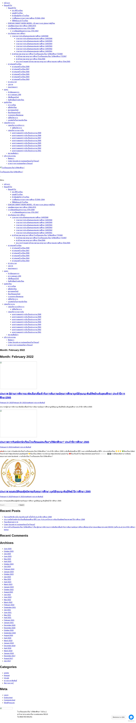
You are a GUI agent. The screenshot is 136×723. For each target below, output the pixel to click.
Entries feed (8, 697)
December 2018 (9, 646)
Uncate (6, 678)
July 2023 (7, 577)
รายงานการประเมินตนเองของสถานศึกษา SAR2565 (34, 41)
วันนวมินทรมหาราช (11, 522)
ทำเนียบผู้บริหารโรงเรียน (20, 15)
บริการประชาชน (10, 156)
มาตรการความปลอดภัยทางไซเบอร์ (20, 163)
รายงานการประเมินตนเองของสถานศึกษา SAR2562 (34, 49)
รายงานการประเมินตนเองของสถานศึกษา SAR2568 (30, 36)
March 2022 (8, 602)
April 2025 (7, 561)
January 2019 (9, 643)
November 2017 (9, 656)
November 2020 (9, 628)
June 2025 (7, 556)
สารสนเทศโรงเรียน (14, 64)
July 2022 (7, 595)
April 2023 (7, 582)
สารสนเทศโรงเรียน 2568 (20, 66)
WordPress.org (9, 703)
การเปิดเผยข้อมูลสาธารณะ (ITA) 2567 (25, 31)
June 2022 (7, 597)
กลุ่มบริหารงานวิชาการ (16, 125)
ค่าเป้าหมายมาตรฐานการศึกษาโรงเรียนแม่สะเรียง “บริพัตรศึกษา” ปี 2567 (41, 56)
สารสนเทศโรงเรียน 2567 (20, 69)
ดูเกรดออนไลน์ (13, 110)
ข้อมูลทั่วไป (8, 5)
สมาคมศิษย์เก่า (13, 153)
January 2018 (9, 653)
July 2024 (7, 566)
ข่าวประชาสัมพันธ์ (38, 403)
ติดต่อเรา (11, 158)
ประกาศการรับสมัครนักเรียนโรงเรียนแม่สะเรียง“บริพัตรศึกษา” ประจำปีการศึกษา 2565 (44, 442)
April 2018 (7, 648)
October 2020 (9, 630)
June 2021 (7, 612)
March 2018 (8, 651)
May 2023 (7, 579)
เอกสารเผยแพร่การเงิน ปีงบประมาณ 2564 (26, 145)
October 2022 (9, 589)
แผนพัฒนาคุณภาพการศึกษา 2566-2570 (22, 26)
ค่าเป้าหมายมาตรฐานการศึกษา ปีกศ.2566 (30, 59)
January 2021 (9, 623)
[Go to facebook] (131, 717)
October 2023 (9, 574)
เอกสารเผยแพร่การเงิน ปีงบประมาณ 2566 (26, 140)
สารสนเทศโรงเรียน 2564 (20, 77)
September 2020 (10, 633)
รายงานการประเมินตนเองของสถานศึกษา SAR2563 (34, 46)
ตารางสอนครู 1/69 (14, 94)
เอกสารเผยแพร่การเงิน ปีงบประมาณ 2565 (26, 143)
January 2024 (9, 572)
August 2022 (8, 592)
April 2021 (7, 617)
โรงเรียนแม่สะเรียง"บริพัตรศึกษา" (11, 172)
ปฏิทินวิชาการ (13, 117)
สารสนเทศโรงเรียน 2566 (20, 72)
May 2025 (7, 559)
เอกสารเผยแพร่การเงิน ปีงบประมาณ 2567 (26, 138)
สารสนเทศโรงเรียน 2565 (20, 74)
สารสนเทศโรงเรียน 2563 (20, 79)
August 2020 (8, 635)
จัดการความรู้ (9, 683)
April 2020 (7, 638)
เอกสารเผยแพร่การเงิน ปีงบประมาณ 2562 (26, 148)
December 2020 (9, 625)
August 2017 (8, 658)
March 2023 (8, 584)
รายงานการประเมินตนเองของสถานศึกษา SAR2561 (34, 51)
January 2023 (9, 587)
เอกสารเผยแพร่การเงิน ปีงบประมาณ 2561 (26, 151)
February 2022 (9, 605)
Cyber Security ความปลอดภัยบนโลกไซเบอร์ (23, 161)
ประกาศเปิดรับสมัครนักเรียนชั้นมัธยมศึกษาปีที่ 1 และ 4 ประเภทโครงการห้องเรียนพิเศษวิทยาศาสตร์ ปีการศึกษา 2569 (44, 519)
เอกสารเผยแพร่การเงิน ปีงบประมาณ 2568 (26, 135)
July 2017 (7, 661)
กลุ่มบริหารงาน (9, 123)
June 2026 (7, 549)
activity (6, 673)
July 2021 (7, 610)
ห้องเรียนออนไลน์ (14, 112)
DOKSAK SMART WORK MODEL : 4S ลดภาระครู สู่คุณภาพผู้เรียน (31, 23)
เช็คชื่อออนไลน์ (13, 97)
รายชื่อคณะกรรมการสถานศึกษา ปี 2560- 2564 (28, 18)
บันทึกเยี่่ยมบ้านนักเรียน (16, 100)
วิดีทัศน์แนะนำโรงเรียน (20, 21)
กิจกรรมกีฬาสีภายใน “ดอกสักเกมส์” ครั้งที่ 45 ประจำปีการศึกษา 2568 (28, 517)
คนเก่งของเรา (13, 87)
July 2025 (7, 554)
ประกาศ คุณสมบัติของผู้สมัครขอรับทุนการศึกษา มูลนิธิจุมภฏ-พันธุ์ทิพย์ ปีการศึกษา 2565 (45, 491)
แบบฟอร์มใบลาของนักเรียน (17, 120)
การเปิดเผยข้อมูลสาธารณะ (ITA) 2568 (21, 28)
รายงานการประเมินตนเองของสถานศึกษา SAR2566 (34, 38)
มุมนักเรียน (8, 102)
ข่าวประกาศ (12, 82)
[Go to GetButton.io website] (131, 721)
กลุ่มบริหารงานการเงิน (16, 130)
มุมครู (6, 89)
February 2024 (9, 569)
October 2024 (9, 564)
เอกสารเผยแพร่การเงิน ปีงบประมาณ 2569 (26, 133)
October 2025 (9, 551)
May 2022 (7, 600)
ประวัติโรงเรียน (17, 10)
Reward (7, 675)
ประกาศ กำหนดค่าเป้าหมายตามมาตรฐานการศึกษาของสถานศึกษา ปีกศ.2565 (43, 61)
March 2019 (8, 640)
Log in (6, 695)
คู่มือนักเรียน (12, 107)
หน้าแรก (7, 3)
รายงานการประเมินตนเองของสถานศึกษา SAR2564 (34, 44)
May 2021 (7, 615)
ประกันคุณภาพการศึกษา (16, 33)
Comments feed (9, 700)
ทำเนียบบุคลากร (13, 92)
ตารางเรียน (12, 105)
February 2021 (9, 620)
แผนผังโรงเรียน (17, 13)
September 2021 (10, 607)
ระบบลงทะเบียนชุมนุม (15, 115)
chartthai (29, 403)
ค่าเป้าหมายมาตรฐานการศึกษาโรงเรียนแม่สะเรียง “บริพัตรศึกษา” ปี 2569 (37, 54)
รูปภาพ (10, 84)
